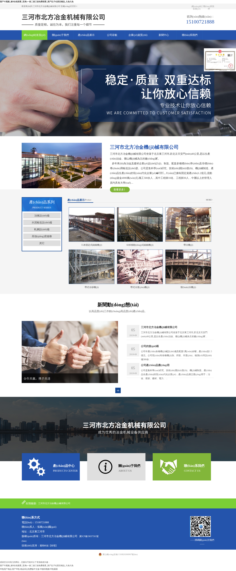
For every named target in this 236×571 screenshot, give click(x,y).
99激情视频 (45, 569)
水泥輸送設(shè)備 (42, 222)
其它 (41, 243)
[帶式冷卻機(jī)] (91, 283)
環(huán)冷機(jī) (188, 287)
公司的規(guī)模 (150, 346)
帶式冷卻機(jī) (92, 287)
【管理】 (53, 545)
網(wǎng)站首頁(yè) (197, 7)
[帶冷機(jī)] (188, 241)
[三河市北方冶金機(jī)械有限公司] (64, 29)
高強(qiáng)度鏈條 (42, 236)
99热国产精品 (6, 569)
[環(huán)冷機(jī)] (188, 283)
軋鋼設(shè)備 (41, 229)
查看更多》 (120, 189)
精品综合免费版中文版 (29, 569)
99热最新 (54, 569)
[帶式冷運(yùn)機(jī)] (140, 283)
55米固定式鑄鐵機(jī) (91, 245)
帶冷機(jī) (188, 245)
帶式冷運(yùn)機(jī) (139, 287)
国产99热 (16, 569)
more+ (209, 200)
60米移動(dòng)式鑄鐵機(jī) (140, 245)
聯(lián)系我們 (208, 7)
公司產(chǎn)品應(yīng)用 (155, 365)
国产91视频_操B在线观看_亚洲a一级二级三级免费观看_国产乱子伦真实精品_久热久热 (37, 1)
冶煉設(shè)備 (41, 215)
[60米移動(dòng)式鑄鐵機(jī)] (140, 241)
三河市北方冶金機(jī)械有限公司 (159, 327)
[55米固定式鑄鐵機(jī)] (91, 241)
